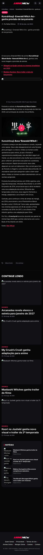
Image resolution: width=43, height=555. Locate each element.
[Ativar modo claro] (39, 3)
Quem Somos (9, 541)
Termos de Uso (31, 541)
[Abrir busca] (35, 3)
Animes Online (8, 544)
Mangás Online (20, 544)
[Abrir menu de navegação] (3, 3)
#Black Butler (9, 263)
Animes (12, 9)
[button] (21, 128)
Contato (37, 544)
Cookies (30, 544)
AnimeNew (5, 9)
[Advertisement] (21, 246)
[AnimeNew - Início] (21, 3)
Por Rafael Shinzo (10, 24)
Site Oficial (10, 226)
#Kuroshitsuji (19, 263)
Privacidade (20, 541)
